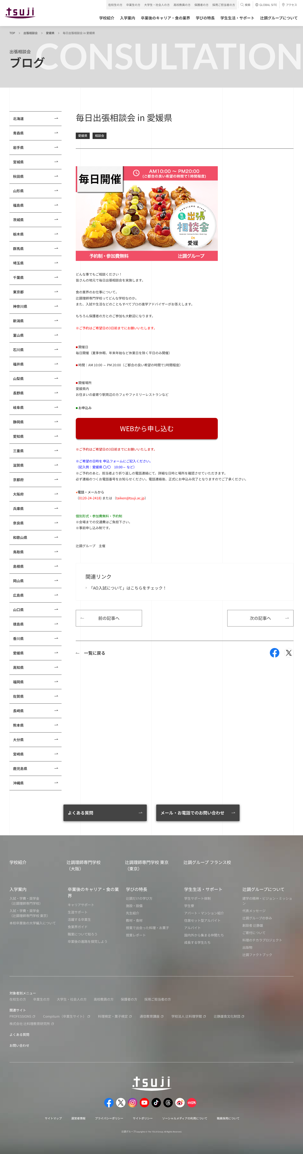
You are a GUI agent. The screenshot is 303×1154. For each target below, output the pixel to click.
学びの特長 (136, 889)
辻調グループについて (263, 889)
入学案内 (18, 889)
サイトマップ (53, 1118)
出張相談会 (30, 33)
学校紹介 (18, 862)
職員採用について (228, 1118)
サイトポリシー (143, 1118)
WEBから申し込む (147, 428)
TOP (12, 33)
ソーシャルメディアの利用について (184, 1118)
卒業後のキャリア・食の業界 (93, 892)
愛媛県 (50, 33)
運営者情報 (78, 1118)
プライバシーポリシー (109, 1118)
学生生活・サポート (203, 889)
